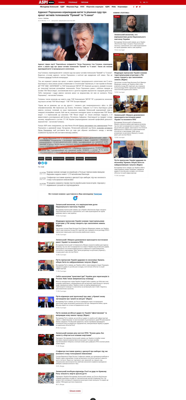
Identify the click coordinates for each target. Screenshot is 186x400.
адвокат (49, 158)
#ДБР (62, 7)
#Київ (114, 7)
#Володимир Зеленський (49, 7)
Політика (46, 18)
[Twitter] (42, 163)
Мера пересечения (91, 158)
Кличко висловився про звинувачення (93, 126)
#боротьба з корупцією (94, 7)
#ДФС (107, 7)
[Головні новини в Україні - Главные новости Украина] (46, 2)
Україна (41, 158)
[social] (133, 6)
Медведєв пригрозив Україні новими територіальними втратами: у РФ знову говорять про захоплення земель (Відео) (80, 223)
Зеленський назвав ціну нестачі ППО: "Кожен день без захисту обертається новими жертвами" (80, 334)
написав (48, 77)
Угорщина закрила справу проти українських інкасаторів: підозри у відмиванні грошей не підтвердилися (76, 184)
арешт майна (70, 158)
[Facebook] (39, 163)
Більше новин (75, 391)
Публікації (72, 2)
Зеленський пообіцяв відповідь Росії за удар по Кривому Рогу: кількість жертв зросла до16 (81, 372)
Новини (61, 2)
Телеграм (98, 194)
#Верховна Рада (72, 7)
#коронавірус (122, 7)
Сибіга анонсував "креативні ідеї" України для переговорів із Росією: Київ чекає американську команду (82, 277)
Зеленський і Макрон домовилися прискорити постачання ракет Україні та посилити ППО (82, 241)
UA (144, 2)
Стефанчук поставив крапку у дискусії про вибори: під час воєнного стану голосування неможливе (82, 352)
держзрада (80, 158)
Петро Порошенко (59, 158)
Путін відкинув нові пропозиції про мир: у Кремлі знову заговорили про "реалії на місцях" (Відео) (80, 297)
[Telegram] (45, 163)
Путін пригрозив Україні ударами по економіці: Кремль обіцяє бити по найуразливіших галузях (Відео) (80, 261)
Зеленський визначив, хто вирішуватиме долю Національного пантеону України (76, 205)
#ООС (82, 7)
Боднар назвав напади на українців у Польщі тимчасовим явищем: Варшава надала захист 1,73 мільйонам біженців (76, 173)
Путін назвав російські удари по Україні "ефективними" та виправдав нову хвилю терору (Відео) (81, 314)
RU (147, 2)
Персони (83, 2)
